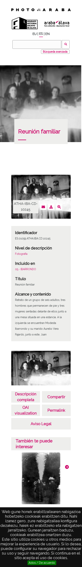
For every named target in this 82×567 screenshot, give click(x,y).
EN (47, 34)
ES (41, 34)
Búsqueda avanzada (55, 51)
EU (34, 34)
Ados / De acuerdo (42, 563)
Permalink (56, 410)
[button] (67, 467)
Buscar (66, 44)
